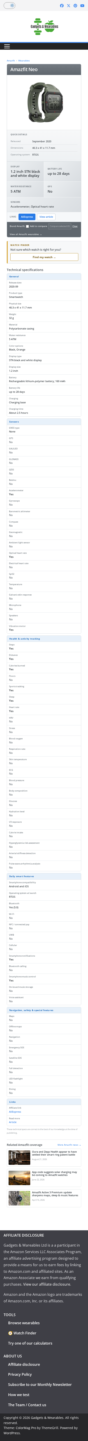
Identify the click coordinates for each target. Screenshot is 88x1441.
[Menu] (7, 46)
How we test (18, 1394)
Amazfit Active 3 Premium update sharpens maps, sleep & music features (55, 1194)
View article (46, 216)
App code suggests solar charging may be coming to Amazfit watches (54, 1173)
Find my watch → (44, 257)
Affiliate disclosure (24, 1364)
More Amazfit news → (69, 1144)
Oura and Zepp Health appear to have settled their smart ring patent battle (54, 1153)
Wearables (24, 60)
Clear (75, 226)
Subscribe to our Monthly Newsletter (40, 1384)
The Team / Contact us (27, 1404)
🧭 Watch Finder (22, 1333)
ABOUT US (13, 1356)
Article (12, 1122)
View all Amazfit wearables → (26, 234)
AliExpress (27, 216)
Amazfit (11, 60)
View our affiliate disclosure (46, 1284)
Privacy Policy (20, 1374)
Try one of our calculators (30, 1343)
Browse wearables (24, 1322)
